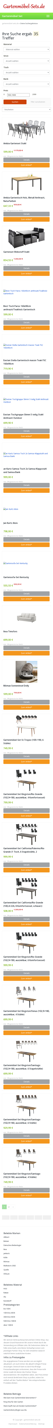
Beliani (6, 1241)
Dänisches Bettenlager (12, 1245)
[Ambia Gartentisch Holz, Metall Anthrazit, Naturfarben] (26, 184)
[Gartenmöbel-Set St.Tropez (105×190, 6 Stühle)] (26, 726)
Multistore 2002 (10, 1266)
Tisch (6, 67)
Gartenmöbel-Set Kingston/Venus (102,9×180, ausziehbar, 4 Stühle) (26, 1013)
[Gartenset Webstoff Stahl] (26, 238)
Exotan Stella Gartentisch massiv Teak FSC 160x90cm (24, 362)
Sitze (6, 55)
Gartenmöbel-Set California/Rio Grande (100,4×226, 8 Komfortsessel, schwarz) (23, 904)
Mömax (6, 1261)
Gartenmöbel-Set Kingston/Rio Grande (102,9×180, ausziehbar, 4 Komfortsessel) (24, 796)
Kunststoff (7, 1301)
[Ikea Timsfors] (26, 617)
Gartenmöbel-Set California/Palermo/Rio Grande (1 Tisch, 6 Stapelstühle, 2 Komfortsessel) (23, 850)
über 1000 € (8, 1325)
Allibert (6, 1237)
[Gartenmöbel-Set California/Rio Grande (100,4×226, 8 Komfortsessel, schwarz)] (26, 889)
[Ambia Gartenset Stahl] (26, 129)
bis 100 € (7, 1309)
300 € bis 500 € (9, 1317)
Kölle (5, 1257)
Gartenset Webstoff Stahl (16, 251)
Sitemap (41, 1424)
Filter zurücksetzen (38, 102)
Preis (6, 90)
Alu (5, 1297)
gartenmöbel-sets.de (10, 23)
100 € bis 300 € (9, 1313)
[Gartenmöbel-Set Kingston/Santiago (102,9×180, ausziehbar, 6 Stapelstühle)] (26, 1051)
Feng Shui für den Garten (13, 1402)
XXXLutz (7, 1274)
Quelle (6, 1270)
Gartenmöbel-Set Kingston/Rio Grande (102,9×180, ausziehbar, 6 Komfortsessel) (24, 958)
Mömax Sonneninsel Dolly (16, 685)
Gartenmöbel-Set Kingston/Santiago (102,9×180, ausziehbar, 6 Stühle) (21, 1121)
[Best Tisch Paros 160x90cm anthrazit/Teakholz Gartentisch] (26, 292)
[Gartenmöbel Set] (26, 6)
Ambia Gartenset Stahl (14, 143)
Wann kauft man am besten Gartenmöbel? (20, 1406)
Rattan (6, 1293)
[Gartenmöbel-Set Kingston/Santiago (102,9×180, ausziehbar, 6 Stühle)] (26, 1105)
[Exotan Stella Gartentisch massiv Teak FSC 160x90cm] (26, 346)
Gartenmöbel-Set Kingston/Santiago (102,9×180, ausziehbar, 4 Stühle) (21, 1175)
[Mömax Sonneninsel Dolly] (26, 672)
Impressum (13, 1424)
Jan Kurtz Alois (10, 523)
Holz (5, 1288)
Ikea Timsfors (10, 631)
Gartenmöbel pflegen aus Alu (15, 1410)
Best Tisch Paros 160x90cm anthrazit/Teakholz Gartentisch (19, 308)
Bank (6, 79)
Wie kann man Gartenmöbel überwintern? (20, 1398)
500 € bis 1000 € (10, 1321)
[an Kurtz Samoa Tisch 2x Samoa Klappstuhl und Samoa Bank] (26, 455)
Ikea (5, 1249)
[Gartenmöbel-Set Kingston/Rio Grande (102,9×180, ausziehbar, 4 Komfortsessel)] (26, 780)
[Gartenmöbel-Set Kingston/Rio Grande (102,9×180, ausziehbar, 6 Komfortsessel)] (26, 943)
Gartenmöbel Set (12, 16)
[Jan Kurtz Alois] (26, 509)
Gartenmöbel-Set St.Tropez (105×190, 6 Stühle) (23, 742)
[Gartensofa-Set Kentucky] (26, 563)
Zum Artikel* (26, 165)
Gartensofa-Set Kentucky (16, 577)
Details (27, 159)
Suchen (15, 102)
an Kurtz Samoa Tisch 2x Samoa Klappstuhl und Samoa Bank (25, 470)
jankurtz (7, 1253)
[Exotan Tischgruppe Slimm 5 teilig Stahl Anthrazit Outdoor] (26, 400)
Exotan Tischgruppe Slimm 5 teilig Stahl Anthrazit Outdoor (23, 416)
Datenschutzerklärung (27, 1424)
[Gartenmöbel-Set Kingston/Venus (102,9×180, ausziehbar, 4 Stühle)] (26, 997)
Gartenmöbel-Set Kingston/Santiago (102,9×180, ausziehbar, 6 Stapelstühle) (23, 1067)
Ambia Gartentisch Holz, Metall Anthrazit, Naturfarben (24, 199)
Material (8, 44)
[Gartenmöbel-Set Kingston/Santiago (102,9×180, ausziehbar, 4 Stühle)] (26, 1160)
